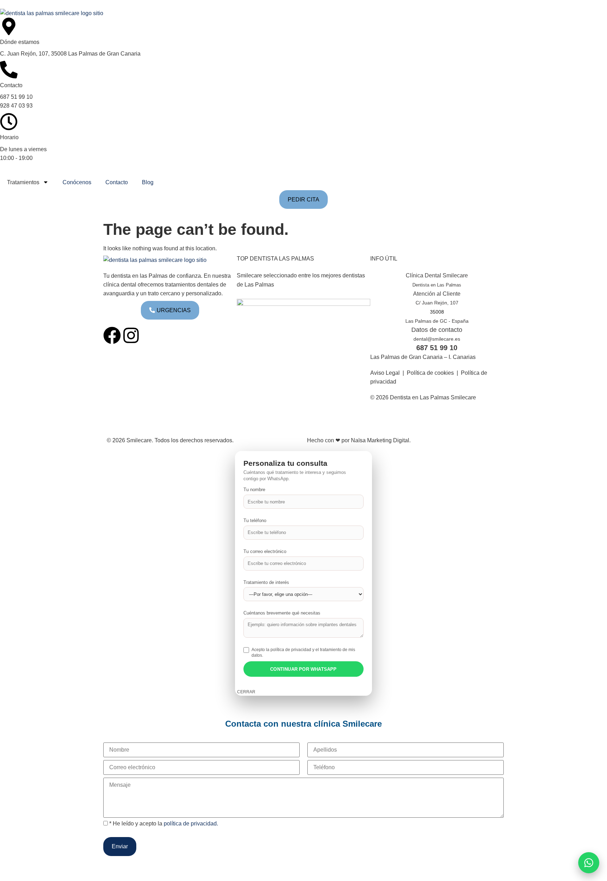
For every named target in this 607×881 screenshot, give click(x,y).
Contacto (116, 182)
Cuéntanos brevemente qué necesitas (281, 613)
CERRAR (246, 691)
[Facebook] (112, 335)
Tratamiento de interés (266, 582)
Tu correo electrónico (264, 551)
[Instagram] (131, 335)
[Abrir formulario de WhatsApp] (588, 862)
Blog (148, 182)
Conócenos (77, 182)
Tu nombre (254, 489)
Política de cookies (430, 372)
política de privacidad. (191, 823)
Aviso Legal (385, 372)
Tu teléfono (254, 520)
